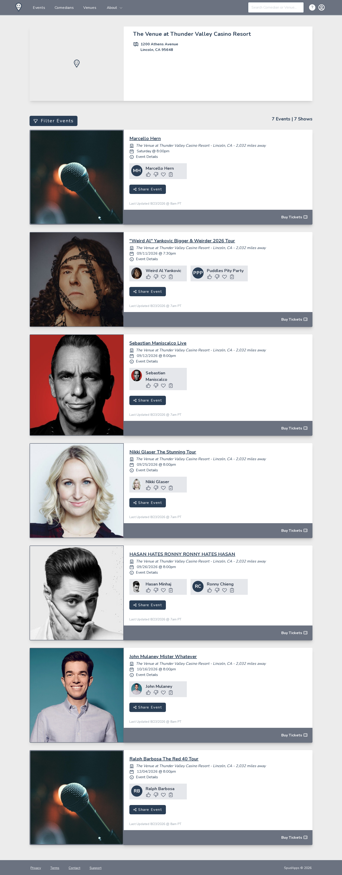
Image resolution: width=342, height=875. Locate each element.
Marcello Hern (145, 138)
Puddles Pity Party (225, 270)
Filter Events (57, 121)
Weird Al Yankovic (163, 270)
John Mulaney (159, 686)
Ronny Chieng (220, 584)
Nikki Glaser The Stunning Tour (162, 452)
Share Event (149, 189)
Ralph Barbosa (160, 789)
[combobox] (276, 7)
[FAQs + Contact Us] (313, 7)
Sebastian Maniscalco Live (157, 343)
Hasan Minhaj (158, 584)
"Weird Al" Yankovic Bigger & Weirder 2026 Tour (182, 241)
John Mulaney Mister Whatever (163, 656)
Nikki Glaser (157, 482)
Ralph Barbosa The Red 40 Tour (163, 759)
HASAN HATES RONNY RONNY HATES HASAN (182, 554)
